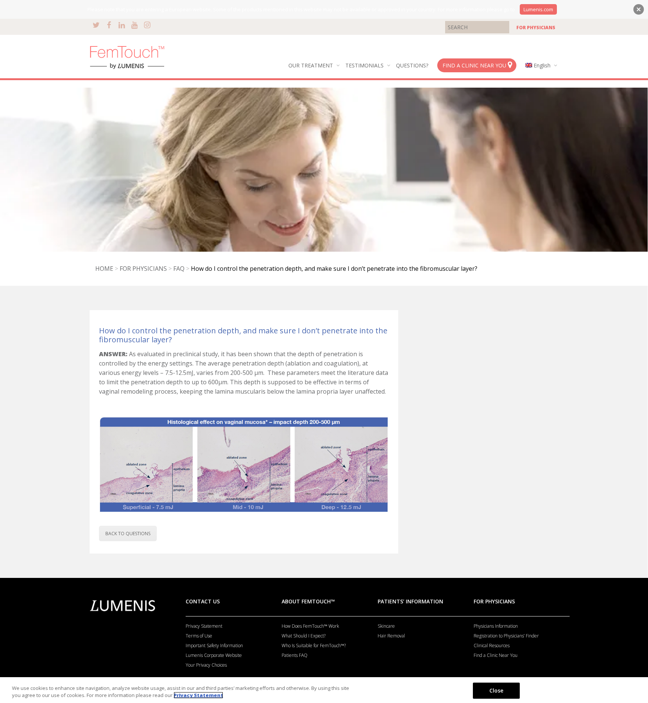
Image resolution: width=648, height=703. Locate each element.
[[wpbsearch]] (477, 26)
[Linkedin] (122, 25)
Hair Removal (391, 636)
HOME (104, 268)
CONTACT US (203, 601)
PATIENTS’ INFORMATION (410, 601)
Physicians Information (496, 626)
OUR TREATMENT (311, 65)
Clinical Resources (492, 645)
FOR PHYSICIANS (535, 27)
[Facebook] (109, 25)
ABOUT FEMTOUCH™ (308, 601)
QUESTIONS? (412, 65)
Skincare (386, 626)
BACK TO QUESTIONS (127, 533)
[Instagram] (147, 25)
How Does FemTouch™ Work (310, 626)
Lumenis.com (538, 9)
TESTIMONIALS (365, 65)
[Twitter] (96, 25)
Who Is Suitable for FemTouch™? (314, 645)
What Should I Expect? (304, 636)
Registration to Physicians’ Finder (506, 636)
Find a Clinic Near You (496, 655)
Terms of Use (199, 636)
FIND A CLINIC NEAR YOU (475, 65)
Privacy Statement (204, 626)
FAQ (178, 268)
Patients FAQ (295, 655)
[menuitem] (539, 65)
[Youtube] (134, 25)
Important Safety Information (214, 645)
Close (496, 690)
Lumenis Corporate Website (214, 655)
